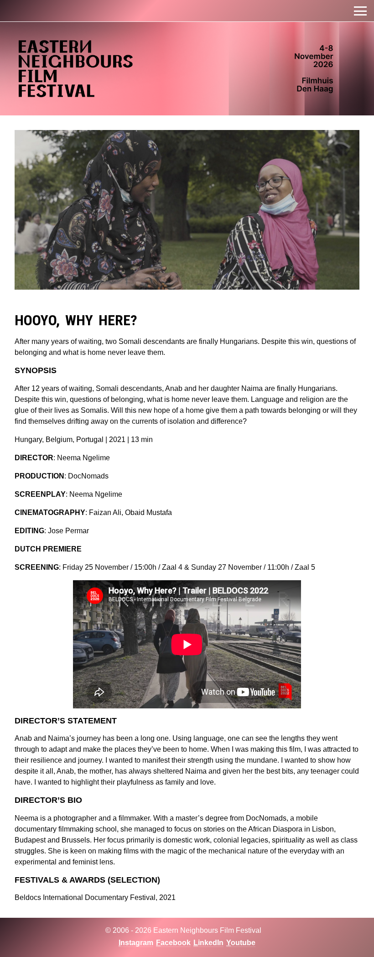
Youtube (240, 943)
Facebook (173, 943)
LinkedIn (208, 943)
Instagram (136, 943)
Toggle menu (360, 11)
